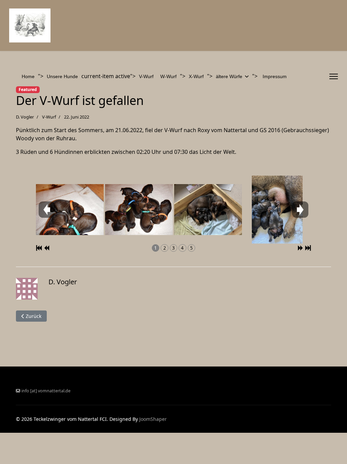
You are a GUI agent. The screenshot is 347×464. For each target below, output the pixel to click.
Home (28, 76)
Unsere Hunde (62, 76)
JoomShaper (153, 419)
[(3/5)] (208, 209)
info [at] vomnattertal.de (45, 391)
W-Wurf (168, 76)
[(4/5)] (277, 210)
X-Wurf (196, 76)
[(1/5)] (70, 209)
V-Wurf (146, 76)
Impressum (275, 76)
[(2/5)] (139, 209)
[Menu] (333, 76)
